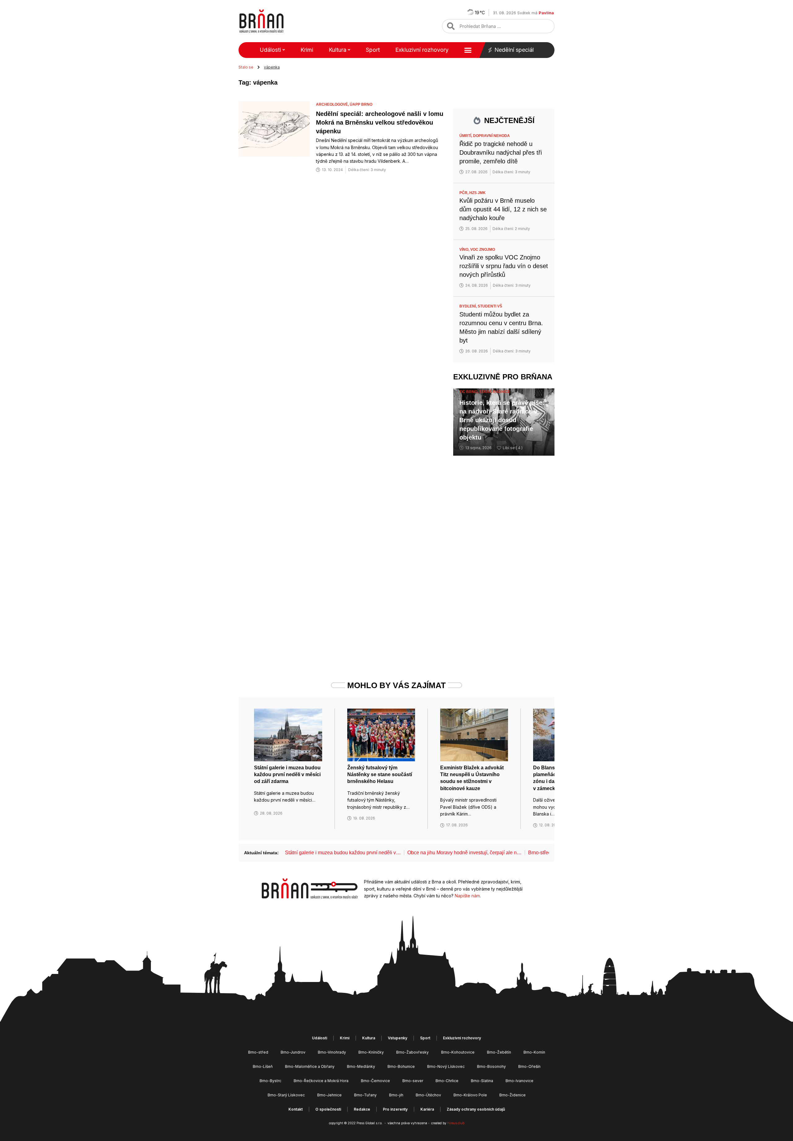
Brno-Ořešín (529, 1066)
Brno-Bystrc (270, 1080)
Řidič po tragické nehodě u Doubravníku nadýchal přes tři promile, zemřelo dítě (500, 152)
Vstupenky (397, 1038)
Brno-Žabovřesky (412, 1052)
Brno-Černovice (375, 1080)
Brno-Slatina (482, 1080)
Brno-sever (412, 1080)
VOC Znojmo (482, 249)
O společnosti (328, 1109)
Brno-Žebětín (499, 1052)
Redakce (362, 1109)
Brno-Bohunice (401, 1066)
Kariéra (427, 1109)
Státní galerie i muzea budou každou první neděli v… (343, 852)
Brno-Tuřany (365, 1095)
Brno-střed (258, 1052)
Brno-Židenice (512, 1095)
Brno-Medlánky (361, 1066)
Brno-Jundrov (293, 1052)
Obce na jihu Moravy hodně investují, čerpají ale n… (464, 852)
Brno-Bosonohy (491, 1066)
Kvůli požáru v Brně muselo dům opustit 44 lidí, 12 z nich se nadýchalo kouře (503, 209)
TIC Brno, (469, 392)
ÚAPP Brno (361, 104)
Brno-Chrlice (447, 1080)
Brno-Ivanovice (519, 1080)
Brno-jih (396, 1095)
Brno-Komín (534, 1052)
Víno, (464, 249)
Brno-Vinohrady (332, 1052)
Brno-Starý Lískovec (286, 1095)
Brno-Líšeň (263, 1066)
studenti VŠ (490, 306)
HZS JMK (477, 193)
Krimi (306, 49)
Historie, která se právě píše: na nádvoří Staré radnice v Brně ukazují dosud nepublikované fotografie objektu (502, 420)
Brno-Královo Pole (470, 1095)
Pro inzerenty (395, 1109)
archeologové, (333, 104)
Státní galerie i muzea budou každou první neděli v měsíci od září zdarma (287, 774)
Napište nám (467, 895)
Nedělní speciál (514, 49)
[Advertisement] (503, 556)
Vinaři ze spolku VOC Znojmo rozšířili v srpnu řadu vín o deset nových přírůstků (503, 266)
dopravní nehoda (491, 136)
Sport (373, 49)
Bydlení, (468, 306)
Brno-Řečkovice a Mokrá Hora (321, 1080)
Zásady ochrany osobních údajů (476, 1109)
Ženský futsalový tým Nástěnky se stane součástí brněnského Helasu (379, 774)
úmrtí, (466, 136)
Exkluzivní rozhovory (422, 49)
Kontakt (295, 1109)
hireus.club (455, 1123)
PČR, (464, 193)
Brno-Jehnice (329, 1095)
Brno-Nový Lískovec (446, 1066)
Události (270, 49)
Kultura (337, 49)
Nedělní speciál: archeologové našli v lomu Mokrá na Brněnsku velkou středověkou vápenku (379, 122)
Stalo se (246, 67)
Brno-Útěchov (428, 1095)
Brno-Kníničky (371, 1052)
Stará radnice (494, 392)
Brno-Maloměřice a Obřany (310, 1066)
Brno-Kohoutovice (458, 1052)
